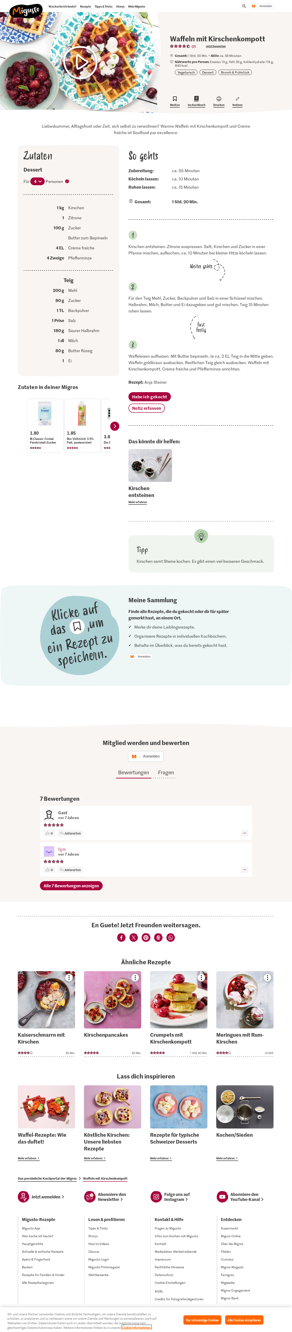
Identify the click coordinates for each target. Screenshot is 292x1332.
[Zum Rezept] (46, 1014)
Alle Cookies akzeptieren (244, 1320)
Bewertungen (133, 772)
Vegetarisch (186, 72)
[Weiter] (114, 426)
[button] (49, 852)
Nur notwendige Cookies (202, 1320)
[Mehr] (244, 833)
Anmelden (265, 6)
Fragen (166, 772)
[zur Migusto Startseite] (26, 7)
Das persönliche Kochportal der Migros (47, 1178)
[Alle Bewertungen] (180, 46)
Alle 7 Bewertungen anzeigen (71, 885)
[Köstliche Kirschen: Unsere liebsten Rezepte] (112, 1123)
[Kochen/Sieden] (245, 1123)
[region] (146, 1319)
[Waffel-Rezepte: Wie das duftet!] (46, 1123)
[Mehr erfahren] (150, 495)
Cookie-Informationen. (136, 1327)
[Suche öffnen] (244, 6)
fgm (62, 849)
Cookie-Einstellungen (170, 1283)
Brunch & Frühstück (235, 72)
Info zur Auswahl (67, 181)
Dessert (208, 72)
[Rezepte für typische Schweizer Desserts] (178, 1123)
